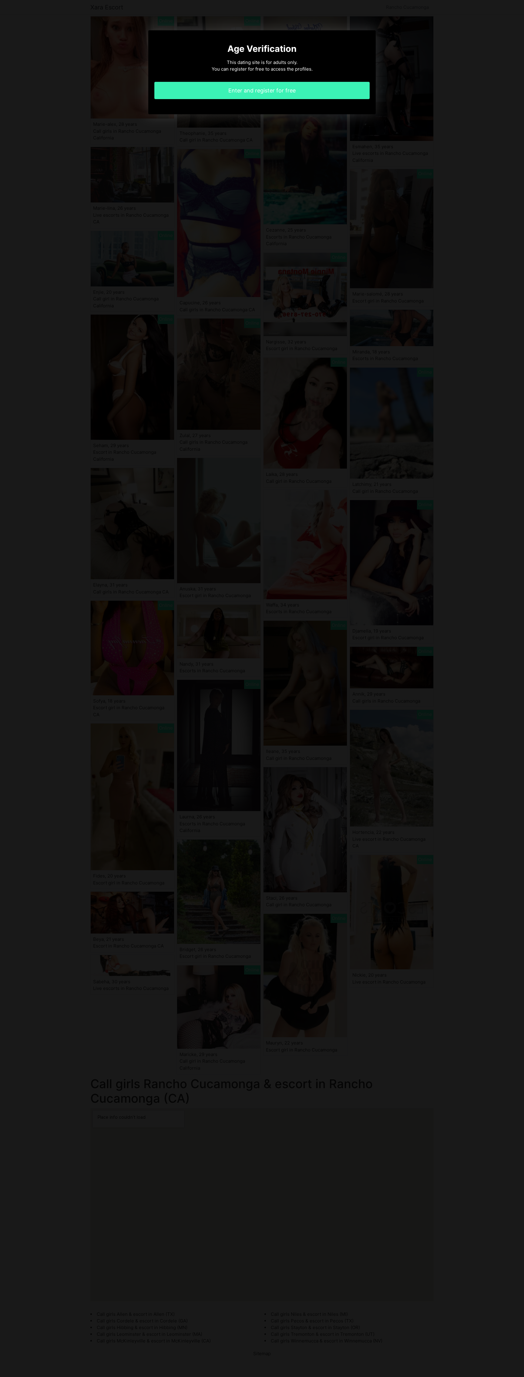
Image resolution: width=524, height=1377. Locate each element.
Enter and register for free (262, 90)
